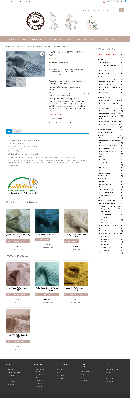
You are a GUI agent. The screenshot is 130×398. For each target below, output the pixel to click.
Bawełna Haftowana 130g (107, 79)
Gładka (101, 168)
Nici (100, 187)
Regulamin (10, 375)
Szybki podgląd (19, 249)
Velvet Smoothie (104, 253)
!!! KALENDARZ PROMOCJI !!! (107, 54)
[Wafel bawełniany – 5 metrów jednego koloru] (47, 274)
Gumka (101, 181)
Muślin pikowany (104, 92)
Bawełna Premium (37, 39)
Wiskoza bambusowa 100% (107, 65)
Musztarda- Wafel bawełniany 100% (75, 289)
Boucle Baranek (104, 73)
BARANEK (100, 68)
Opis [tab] (8, 131)
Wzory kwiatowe (106, 214)
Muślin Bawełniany (55, 39)
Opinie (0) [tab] (17, 131)
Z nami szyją (11, 381)
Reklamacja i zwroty (88, 371)
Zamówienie (11, 384)
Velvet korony (105, 245)
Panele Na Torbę (106, 165)
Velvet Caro (104, 242)
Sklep (24, 39)
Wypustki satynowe (105, 195)
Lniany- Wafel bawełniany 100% (76, 236)
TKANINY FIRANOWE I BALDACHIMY (108, 225)
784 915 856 (23, 2)
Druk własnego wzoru (104, 130)
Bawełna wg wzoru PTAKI (107, 127)
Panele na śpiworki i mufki (107, 203)
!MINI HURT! (101, 57)
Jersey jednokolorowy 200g (107, 151)
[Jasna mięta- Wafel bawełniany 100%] (18, 221)
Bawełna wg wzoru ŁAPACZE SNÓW (110, 114)
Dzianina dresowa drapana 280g (109, 138)
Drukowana (103, 159)
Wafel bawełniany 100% (38, 46)
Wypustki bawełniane (106, 192)
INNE (99, 170)
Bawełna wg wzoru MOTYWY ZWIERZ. (110, 124)
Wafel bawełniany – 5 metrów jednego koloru (47, 289)
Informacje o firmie (112, 369)
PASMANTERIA (102, 179)
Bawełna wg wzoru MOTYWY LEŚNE (110, 121)
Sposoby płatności (40, 380)
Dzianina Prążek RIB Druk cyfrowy (109, 145)
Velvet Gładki (103, 236)
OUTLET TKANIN (102, 176)
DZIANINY (100, 135)
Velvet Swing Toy (106, 250)
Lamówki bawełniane (105, 184)
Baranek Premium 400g (106, 71)
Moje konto (62, 369)
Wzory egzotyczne (106, 212)
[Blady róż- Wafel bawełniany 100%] (18, 321)
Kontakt (114, 39)
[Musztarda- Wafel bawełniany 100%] (76, 274)
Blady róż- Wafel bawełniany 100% (18, 336)
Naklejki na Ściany (104, 173)
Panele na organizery (107, 162)
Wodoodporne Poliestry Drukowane (110, 206)
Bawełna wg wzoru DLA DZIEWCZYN (110, 103)
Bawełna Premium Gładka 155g (108, 82)
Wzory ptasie (105, 217)
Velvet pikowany (104, 239)
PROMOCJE (95, 39)
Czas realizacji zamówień (39, 370)
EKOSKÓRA (101, 157)
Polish (107, 1)
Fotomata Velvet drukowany (108, 231)
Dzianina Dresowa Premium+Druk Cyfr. (110, 132)
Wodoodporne (81, 39)
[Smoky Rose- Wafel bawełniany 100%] (18, 274)
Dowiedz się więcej (43, 239)
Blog (105, 39)
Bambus (69, 39)
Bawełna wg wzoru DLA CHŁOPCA (109, 100)
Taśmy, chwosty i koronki (107, 190)
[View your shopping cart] (123, 2)
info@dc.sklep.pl (13, 2)
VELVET (100, 228)
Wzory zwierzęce (106, 223)
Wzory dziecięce (106, 209)
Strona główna (13, 39)
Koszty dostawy (40, 374)
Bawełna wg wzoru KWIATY (107, 111)
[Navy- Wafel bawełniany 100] (47, 221)
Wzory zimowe (105, 220)
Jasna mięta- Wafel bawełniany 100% (18, 236)
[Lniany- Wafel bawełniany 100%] (76, 221)
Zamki (101, 198)
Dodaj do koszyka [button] (19, 241)
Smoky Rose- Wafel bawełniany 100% (18, 289)
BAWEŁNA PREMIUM (104, 98)
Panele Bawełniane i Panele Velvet (110, 233)
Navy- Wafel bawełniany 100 (47, 235)
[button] (42, 54)
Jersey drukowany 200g (106, 148)
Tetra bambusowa (105, 62)
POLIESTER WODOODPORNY (106, 200)
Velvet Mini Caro (106, 247)
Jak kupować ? (11, 369)
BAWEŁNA (25, 46)
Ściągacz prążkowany (105, 154)
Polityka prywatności (13, 372)
